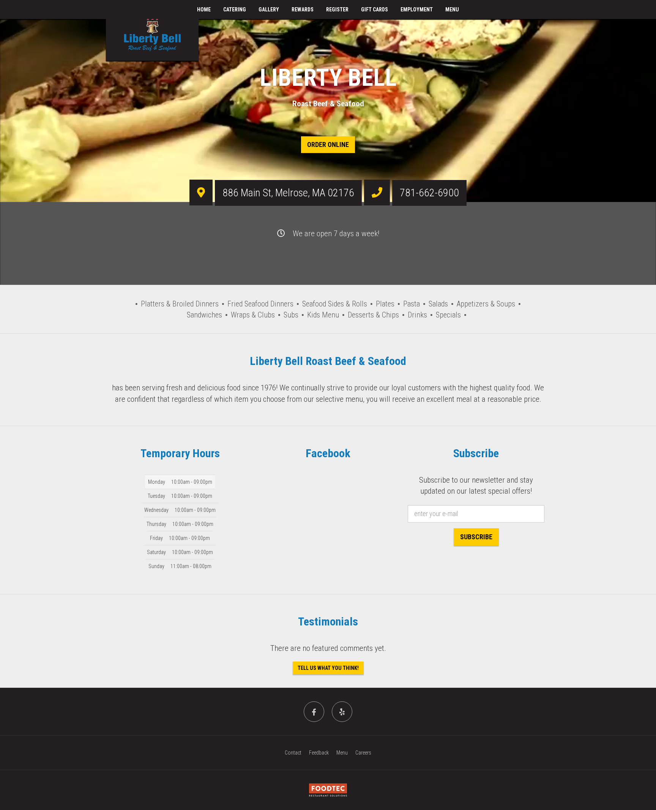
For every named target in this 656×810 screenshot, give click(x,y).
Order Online (328, 144)
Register (337, 9)
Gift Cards (374, 9)
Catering (234, 9)
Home (204, 9)
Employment (417, 9)
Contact (293, 753)
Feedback (319, 753)
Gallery (269, 9)
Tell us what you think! (328, 668)
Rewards (303, 9)
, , (288, 192)
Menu (452, 9)
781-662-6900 (429, 192)
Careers (363, 753)
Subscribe (476, 537)
